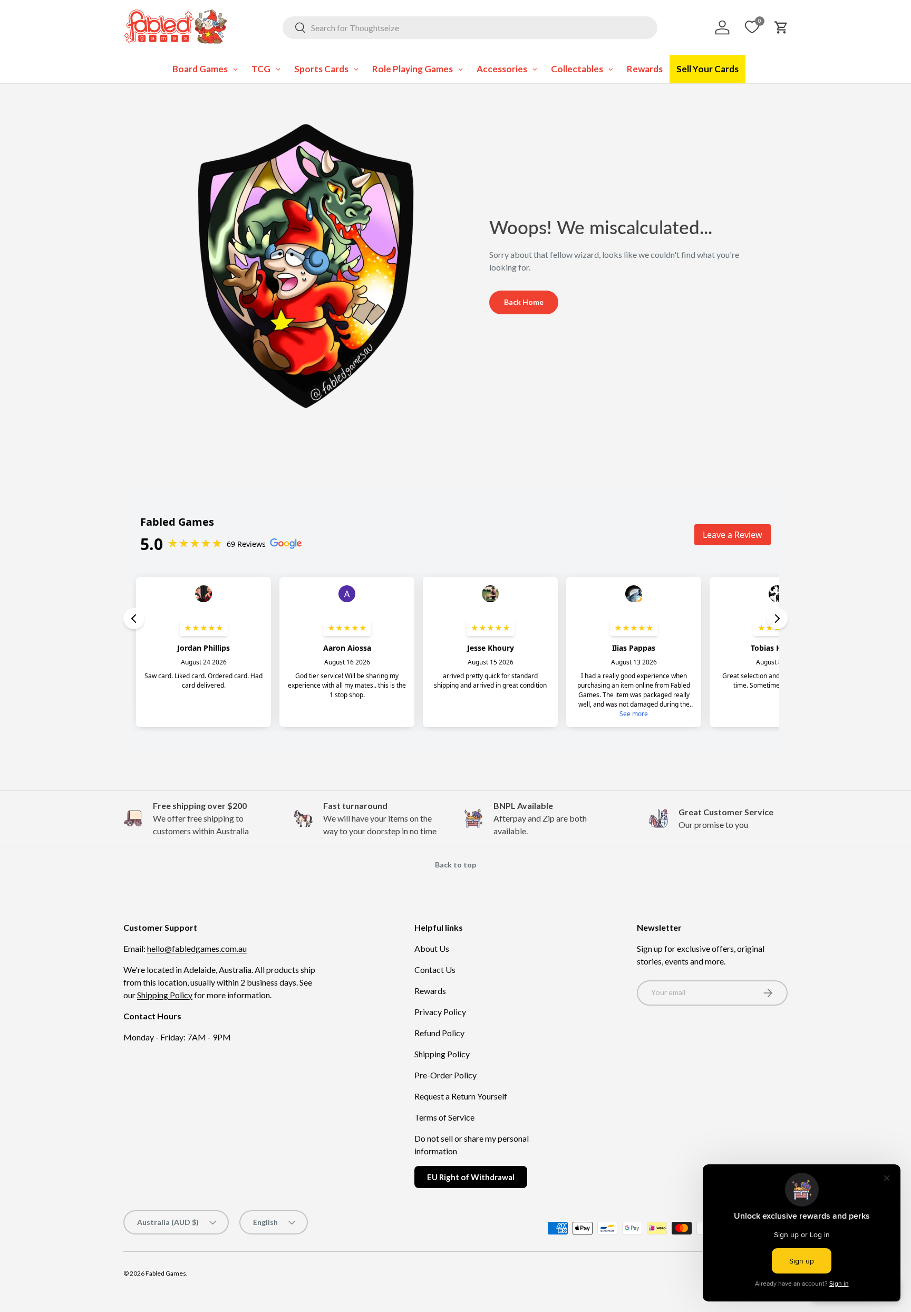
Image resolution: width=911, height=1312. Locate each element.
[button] (781, 27)
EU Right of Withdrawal (471, 1177)
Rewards (430, 991)
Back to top (455, 864)
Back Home (524, 301)
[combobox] (470, 27)
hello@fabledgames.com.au (197, 948)
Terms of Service (444, 1117)
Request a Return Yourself (460, 1096)
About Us (431, 948)
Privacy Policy (440, 1012)
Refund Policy (439, 1033)
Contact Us (435, 969)
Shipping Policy (164, 995)
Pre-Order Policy (445, 1075)
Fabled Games (166, 1273)
